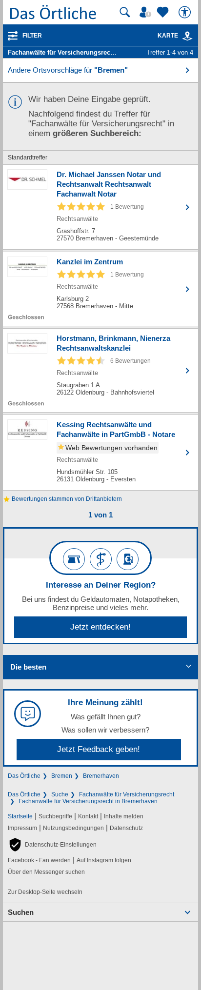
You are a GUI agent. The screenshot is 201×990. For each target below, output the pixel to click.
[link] (187, 36)
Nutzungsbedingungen (73, 828)
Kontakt (88, 816)
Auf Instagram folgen (104, 860)
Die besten (28, 667)
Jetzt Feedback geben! (98, 749)
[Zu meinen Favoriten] (164, 12)
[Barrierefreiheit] (186, 12)
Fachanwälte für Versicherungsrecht (126, 794)
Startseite (20, 816)
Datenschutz (126, 828)
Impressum (22, 828)
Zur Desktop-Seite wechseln (45, 892)
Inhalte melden (123, 816)
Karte (168, 35)
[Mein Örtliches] (147, 12)
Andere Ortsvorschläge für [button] (68, 70)
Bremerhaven (101, 775)
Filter (32, 35)
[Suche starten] (125, 12)
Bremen (61, 775)
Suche (59, 794)
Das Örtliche (24, 775)
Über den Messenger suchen (46, 872)
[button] (52, 844)
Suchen (21, 912)
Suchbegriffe (55, 816)
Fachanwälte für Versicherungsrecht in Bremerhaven (88, 801)
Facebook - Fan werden (39, 860)
